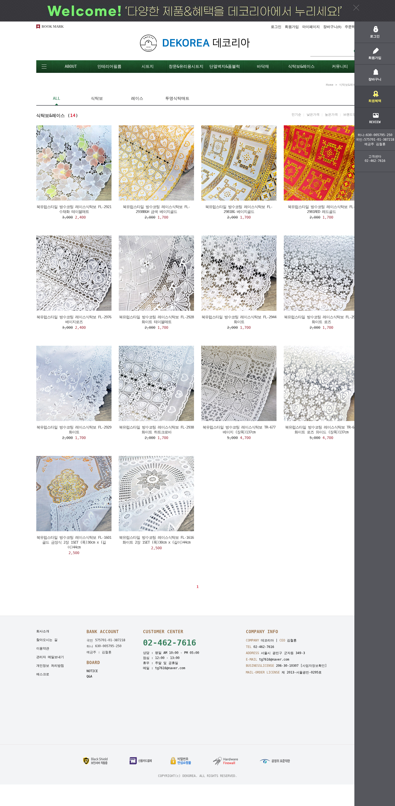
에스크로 (42, 674)
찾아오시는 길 (47, 640)
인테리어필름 (109, 66)
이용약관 (42, 648)
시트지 (148, 66)
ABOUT (71, 66)
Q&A (89, 676)
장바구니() (332, 27)
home (329, 85)
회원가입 (292, 27)
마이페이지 (311, 27)
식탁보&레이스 (301, 66)
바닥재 (263, 66)
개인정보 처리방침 (50, 666)
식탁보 (97, 98)
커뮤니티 (340, 66)
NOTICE (92, 671)
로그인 (276, 27)
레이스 (137, 98)
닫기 (356, 7)
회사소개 (42, 631)
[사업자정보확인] (313, 666)
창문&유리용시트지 (186, 66)
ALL (56, 98)
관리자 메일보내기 (50, 657)
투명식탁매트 (177, 98)
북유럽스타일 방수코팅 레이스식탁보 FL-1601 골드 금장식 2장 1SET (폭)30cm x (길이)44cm (74, 542)
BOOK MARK (53, 26)
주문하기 (352, 27)
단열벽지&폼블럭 (224, 66)
